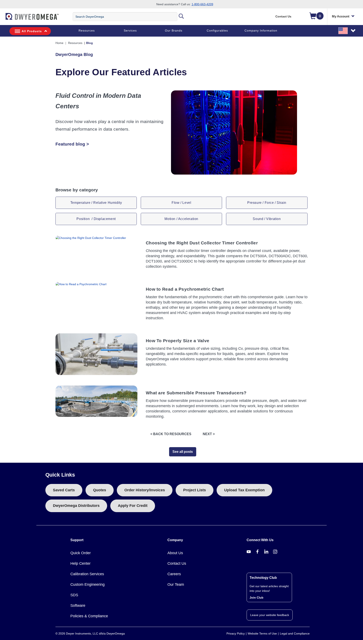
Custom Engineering (87, 584)
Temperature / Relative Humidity (96, 202)
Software (77, 605)
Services (130, 30)
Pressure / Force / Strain (266, 202)
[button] (347, 30)
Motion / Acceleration (181, 219)
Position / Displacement (96, 219)
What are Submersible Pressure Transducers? (196, 392)
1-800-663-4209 (202, 4)
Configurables (217, 30)
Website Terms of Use (262, 633)
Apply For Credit (132, 506)
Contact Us (283, 16)
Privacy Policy (235, 633)
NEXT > (209, 434)
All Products (32, 31)
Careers (174, 574)
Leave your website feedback (269, 615)
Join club (256, 597)
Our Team (175, 584)
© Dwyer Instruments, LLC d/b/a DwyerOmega (90, 633)
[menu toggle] (2, 18)
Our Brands (173, 30)
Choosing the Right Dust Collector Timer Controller (202, 242)
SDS (74, 595)
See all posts (182, 451)
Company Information (261, 30)
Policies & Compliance (89, 616)
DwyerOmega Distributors (76, 506)
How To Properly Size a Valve (177, 340)
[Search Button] (181, 16)
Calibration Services (87, 574)
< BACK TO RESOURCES (170, 434)
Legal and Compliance (295, 633)
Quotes (99, 490)
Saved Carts (64, 490)
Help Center (80, 563)
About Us (175, 553)
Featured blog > (72, 144)
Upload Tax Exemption (244, 490)
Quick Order (80, 553)
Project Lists (194, 490)
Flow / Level (181, 202)
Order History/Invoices (144, 490)
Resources (87, 30)
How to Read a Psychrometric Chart (185, 289)
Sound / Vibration (267, 219)
